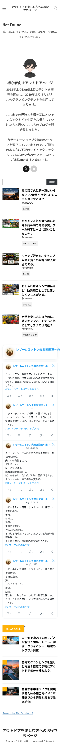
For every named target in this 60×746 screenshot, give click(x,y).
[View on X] (53, 366)
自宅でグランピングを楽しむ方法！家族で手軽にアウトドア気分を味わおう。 (39, 666)
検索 (52, 182)
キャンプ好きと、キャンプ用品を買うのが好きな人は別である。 (39, 259)
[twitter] (26, 168)
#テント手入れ (31, 389)
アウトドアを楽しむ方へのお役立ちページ (30, 8)
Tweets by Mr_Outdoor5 (17, 713)
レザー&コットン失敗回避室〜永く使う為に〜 (31, 365)
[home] (33, 168)
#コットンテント (14, 389)
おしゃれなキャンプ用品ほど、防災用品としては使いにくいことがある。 (39, 290)
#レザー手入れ (13, 544)
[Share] (52, 396)
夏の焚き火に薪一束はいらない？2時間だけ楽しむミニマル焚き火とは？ (39, 194)
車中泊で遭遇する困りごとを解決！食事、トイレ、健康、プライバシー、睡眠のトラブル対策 (39, 644)
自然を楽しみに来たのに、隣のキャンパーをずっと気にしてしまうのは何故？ (39, 321)
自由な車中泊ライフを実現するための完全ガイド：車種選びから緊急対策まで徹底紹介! (39, 695)
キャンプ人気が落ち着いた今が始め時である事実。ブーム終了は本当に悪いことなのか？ (39, 227)
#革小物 (25, 544)
